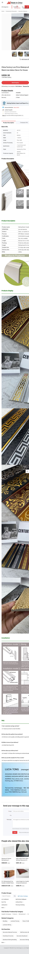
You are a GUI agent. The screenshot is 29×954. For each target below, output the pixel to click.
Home (3, 11)
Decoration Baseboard (22, 936)
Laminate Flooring (15, 921)
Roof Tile (4, 902)
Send (15, 832)
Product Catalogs (23, 896)
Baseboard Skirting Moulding (10, 939)
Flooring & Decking (20, 905)
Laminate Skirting (7, 924)
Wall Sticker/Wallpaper (21, 899)
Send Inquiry (15, 82)
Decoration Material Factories (10, 932)
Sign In (4, 115)
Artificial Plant (19, 902)
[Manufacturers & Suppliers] (14, 2)
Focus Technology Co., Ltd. (19, 948)
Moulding (5, 921)
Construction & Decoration (11, 11)
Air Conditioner (5, 899)
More (3, 942)
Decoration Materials (22, 11)
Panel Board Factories (8, 936)
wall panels (4, 905)
